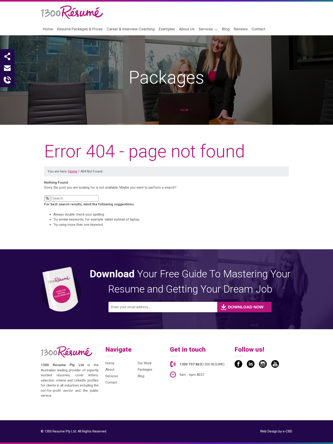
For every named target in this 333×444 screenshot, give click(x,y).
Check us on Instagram (263, 364)
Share (7, 56)
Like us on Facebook (238, 364)
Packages (145, 369)
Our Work (145, 363)
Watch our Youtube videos (275, 364)
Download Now (245, 307)
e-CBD (287, 431)
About (109, 369)
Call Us (7, 80)
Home (109, 363)
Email (7, 68)
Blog (141, 376)
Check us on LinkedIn (251, 364)
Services (111, 376)
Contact (111, 382)
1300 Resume (72, 12)
